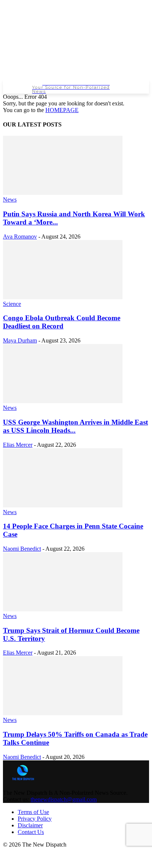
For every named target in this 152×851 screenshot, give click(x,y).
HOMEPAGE (62, 110)
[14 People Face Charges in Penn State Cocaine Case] (62, 505)
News (10, 199)
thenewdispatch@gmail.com (64, 799)
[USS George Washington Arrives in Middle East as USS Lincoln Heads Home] (62, 401)
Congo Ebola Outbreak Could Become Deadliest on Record (61, 322)
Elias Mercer (17, 445)
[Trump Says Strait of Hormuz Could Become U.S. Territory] (62, 609)
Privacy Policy (35, 818)
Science (12, 304)
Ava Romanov (20, 236)
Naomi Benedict (22, 549)
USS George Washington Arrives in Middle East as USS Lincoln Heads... (75, 426)
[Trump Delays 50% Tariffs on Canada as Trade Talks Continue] (62, 713)
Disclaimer (30, 825)
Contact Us (31, 832)
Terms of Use (33, 812)
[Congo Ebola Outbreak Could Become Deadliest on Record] (62, 297)
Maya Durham (20, 340)
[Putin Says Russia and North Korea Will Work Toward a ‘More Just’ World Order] (62, 193)
